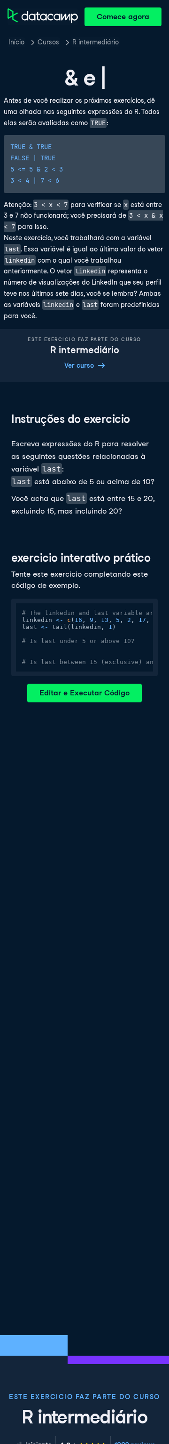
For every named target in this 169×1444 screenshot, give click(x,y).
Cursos (48, 42)
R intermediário (95, 42)
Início (16, 42)
